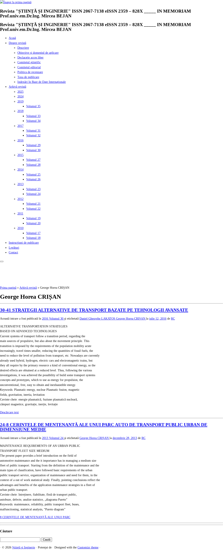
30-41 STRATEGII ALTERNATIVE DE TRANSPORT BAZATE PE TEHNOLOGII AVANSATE (94, 310)
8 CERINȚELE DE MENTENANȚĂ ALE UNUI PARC (35, 517)
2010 (20, 228)
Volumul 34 (33, 120)
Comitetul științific (29, 62)
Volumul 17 (33, 233)
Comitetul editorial (29, 67)
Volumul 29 (33, 145)
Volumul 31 (33, 130)
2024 (20, 96)
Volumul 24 (33, 194)
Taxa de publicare (28, 77)
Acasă (12, 38)
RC (173, 318)
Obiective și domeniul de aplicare (38, 52)
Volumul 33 (33, 116)
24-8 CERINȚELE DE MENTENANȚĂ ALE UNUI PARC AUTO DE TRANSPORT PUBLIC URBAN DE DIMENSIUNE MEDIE (103, 427)
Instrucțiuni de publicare (24, 242)
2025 (20, 91)
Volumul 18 (33, 238)
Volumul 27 (33, 159)
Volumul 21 (33, 203)
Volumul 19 (33, 218)
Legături (14, 247)
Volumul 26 (33, 179)
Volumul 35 (33, 106)
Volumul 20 (33, 223)
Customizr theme (88, 547)
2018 (20, 111)
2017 (20, 125)
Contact (13, 252)
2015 (20, 155)
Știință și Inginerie (23, 547)
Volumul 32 (33, 135)
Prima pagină (8, 287)
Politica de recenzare (30, 72)
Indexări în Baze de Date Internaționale (41, 82)
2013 (20, 184)
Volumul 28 (33, 164)
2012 (20, 199)
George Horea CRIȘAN (131, 318)
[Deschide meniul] (1, 261)
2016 (20, 140)
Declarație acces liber (30, 57)
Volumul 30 (33, 150)
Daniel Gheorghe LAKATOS (97, 318)
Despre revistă (17, 43)
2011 (20, 213)
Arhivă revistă (17, 86)
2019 (20, 101)
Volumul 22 (33, 208)
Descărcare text (9, 412)
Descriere (23, 47)
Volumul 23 (33, 189)
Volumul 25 (33, 174)
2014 (20, 169)
